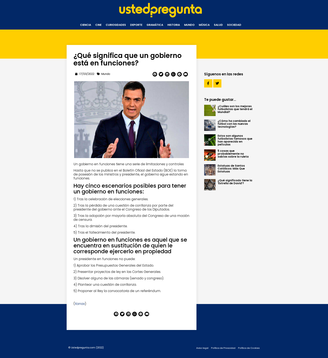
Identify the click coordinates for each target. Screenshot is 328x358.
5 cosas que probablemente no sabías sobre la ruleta (233, 154)
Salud (218, 25)
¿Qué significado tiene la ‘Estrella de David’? (235, 181)
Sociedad (234, 25)
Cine (98, 25)
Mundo (189, 25)
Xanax (80, 303)
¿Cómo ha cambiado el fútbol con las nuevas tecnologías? (234, 124)
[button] (155, 74)
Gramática (155, 25)
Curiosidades (116, 25)
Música (204, 25)
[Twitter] (217, 83)
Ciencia (85, 25)
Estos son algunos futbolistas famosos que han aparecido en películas (235, 140)
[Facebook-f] (208, 83)
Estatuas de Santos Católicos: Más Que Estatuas (231, 168)
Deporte (136, 25)
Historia (173, 25)
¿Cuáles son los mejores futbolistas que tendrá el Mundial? (235, 109)
